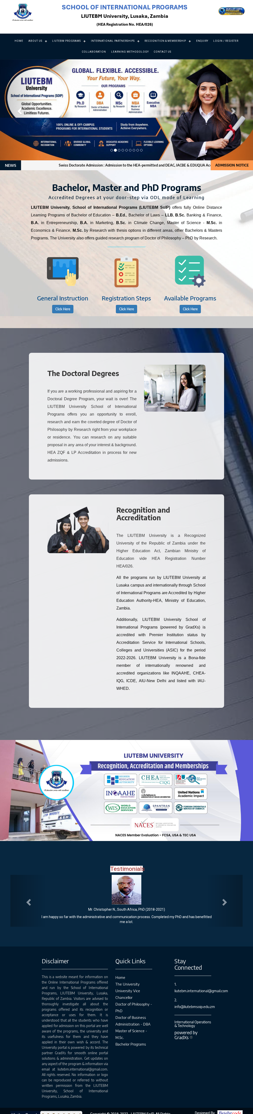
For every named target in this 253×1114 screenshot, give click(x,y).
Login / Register (225, 41)
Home (19, 41)
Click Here (62, 309)
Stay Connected (188, 959)
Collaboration (94, 51)
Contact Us (162, 51)
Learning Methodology (130, 51)
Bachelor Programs (130, 1039)
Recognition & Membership (165, 41)
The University (127, 979)
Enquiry (202, 41)
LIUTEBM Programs (66, 41)
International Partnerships (113, 41)
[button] (19, 110)
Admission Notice (232, 165)
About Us (35, 41)
